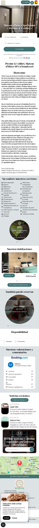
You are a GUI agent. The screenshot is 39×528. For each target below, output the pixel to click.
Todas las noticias (18, 400)
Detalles (8, 275)
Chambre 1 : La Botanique (13, 269)
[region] (14, 508)
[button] (10, 6)
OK (32, 449)
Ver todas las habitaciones (18, 285)
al (20, 37)
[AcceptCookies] (3, 525)
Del (8, 37)
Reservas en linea (18, 311)
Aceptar (6, 518)
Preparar (14, 518)
